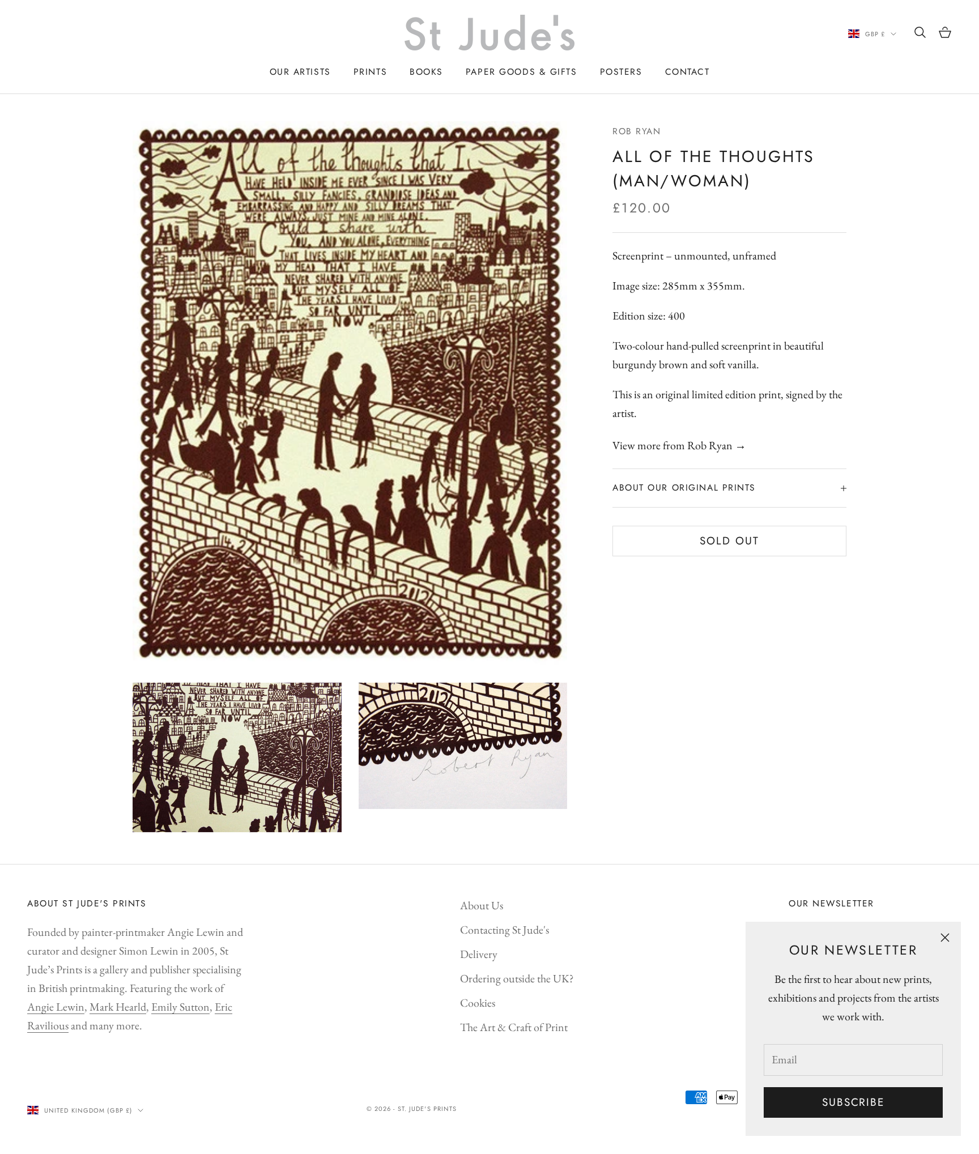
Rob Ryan (636, 131)
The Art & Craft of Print (514, 1027)
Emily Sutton (180, 1006)
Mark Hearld (118, 1006)
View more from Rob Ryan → (679, 445)
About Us (481, 905)
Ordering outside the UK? (517, 978)
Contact (687, 71)
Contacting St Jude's (504, 929)
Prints (370, 71)
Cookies (477, 1002)
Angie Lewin (55, 1006)
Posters (621, 71)
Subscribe (853, 1102)
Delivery (478, 954)
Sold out (729, 540)
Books (426, 71)
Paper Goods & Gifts (521, 71)
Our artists (300, 71)
